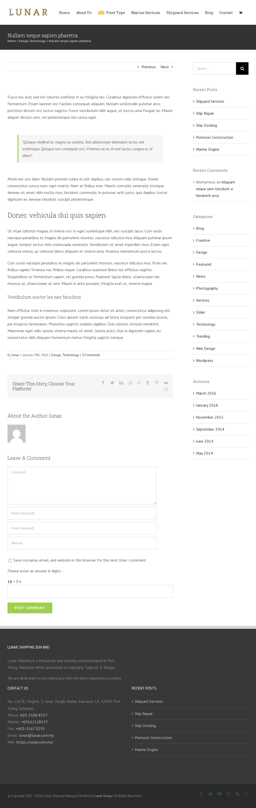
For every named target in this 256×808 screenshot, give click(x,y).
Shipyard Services (210, 101)
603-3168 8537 (34, 715)
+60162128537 (34, 721)
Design (56, 355)
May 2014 (204, 453)
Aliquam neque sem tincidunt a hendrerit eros (215, 188)
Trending (203, 336)
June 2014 (204, 441)
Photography (207, 288)
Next (164, 66)
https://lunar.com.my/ (34, 742)
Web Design (205, 348)
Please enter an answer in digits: (35, 570)
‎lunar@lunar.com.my (36, 735)
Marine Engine (207, 149)
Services (203, 300)
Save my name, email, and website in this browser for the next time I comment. (80, 560)
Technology (70, 355)
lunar (15, 355)
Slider (200, 312)
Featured (203, 264)
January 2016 (207, 405)
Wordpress (204, 360)
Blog (200, 228)
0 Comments (91, 355)
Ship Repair (205, 113)
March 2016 (206, 393)
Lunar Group (103, 796)
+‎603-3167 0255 (30, 728)
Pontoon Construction (214, 137)
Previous (149, 66)
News (201, 276)
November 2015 (210, 417)
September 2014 (210, 429)
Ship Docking (206, 125)
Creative (203, 240)
